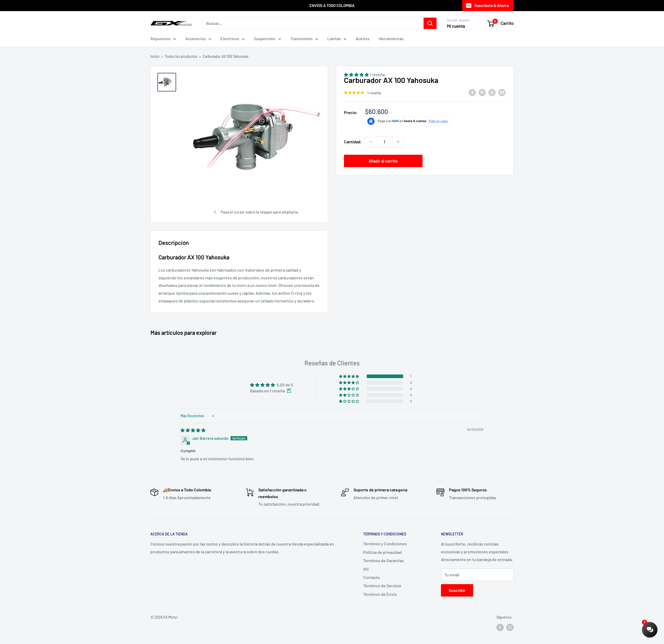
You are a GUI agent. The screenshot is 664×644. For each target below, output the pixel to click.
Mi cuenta (456, 26)
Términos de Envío (380, 594)
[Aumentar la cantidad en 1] (398, 141)
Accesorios (195, 38)
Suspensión (264, 38)
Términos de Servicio (382, 585)
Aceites (363, 38)
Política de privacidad (382, 552)
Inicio (155, 56)
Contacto (371, 577)
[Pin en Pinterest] (482, 92)
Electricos (229, 38)
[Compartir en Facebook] (472, 92)
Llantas (334, 38)
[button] (349, 376)
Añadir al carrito (383, 160)
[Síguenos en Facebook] (500, 627)
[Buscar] (430, 23)
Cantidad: (353, 141)
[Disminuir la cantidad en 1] (370, 141)
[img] (193, 430)
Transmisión (301, 38)
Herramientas (391, 38)
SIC (366, 569)
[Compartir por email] (502, 92)
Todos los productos (181, 56)
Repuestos (160, 38)
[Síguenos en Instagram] (510, 627)
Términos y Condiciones (385, 543)
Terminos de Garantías (383, 560)
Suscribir (457, 590)
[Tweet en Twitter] (492, 92)
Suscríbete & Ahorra (491, 5)
